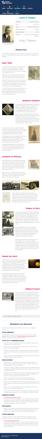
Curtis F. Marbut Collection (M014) (11, 420)
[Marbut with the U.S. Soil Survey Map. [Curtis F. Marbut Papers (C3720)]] (8, 296)
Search (17, 13)
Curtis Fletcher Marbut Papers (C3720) (12, 397)
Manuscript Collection (8, 395)
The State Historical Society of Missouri (25, 336)
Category (30, 8)
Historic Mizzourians (8, 13)
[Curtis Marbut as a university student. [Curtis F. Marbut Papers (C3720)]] (8, 109)
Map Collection (6, 406)
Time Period (17, 8)
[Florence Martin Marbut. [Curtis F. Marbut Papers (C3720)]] (34, 134)
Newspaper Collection (18, 340)
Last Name (10, 8)
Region (24, 8)
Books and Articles (7, 360)
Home (3, 8)
